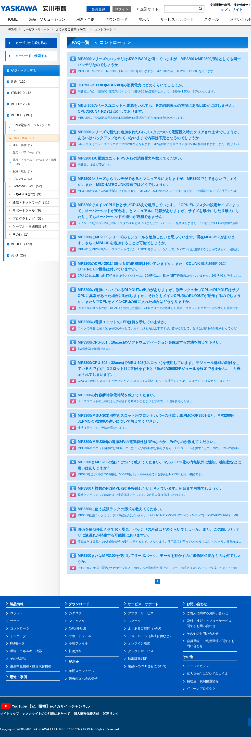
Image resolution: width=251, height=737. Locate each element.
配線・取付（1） (23, 171)
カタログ (75, 613)
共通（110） (19, 81)
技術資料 (75, 651)
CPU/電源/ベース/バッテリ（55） (32, 127)
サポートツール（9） (28, 210)
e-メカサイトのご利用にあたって (46, 713)
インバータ (18, 636)
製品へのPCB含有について (147, 666)
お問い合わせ (197, 604)
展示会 (144, 19)
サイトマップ (9, 713)
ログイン (122, 9)
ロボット (16, 613)
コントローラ (103, 29)
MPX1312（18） (22, 104)
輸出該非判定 (137, 658)
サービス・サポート (176, 19)
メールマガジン (198, 666)
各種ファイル (78, 643)
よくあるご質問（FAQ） (72, 29)
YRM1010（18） (22, 93)
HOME (12, 19)
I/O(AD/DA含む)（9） (28, 194)
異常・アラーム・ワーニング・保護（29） (34, 162)
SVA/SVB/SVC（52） (28, 186)
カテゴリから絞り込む (31, 43)
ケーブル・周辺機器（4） (31, 226)
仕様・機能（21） (25, 137)
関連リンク (111, 713)
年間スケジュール (81, 671)
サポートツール (80, 636)
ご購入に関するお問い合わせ (207, 613)
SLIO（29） (19, 255)
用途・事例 (85, 19)
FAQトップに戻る (23, 70)
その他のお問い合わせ (203, 633)
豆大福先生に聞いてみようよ (207, 673)
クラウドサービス (140, 651)
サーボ (15, 621)
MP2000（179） (22, 244)
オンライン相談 (139, 643)
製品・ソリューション (47, 19)
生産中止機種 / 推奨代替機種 (30, 666)
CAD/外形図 (77, 628)
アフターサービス (140, 613)
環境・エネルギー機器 (26, 651)
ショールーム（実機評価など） (150, 636)
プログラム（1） (23, 178)
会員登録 (98, 9)
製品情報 (17, 604)
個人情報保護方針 (86, 713)
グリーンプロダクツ (201, 688)
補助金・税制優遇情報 (203, 681)
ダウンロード (116, 19)
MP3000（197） (22, 115)
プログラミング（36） (29, 218)
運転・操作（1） (23, 145)
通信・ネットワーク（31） (32, 202)
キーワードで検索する (31, 56)
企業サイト (149, 9)
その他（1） (21, 234)
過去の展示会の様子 (83, 678)
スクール (211, 19)
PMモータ (17, 643)
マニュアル (77, 621)
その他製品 (18, 658)
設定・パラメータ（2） (27, 152)
